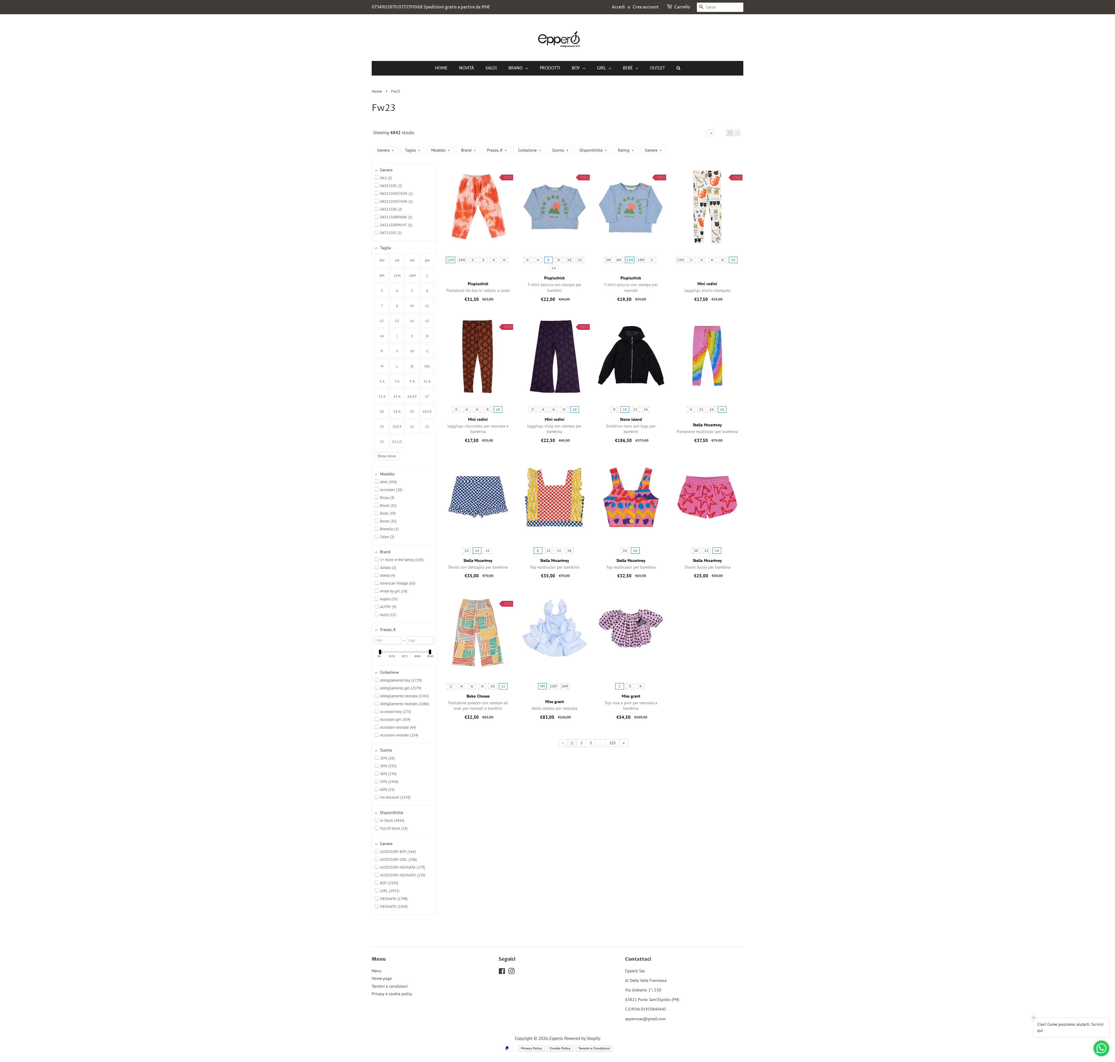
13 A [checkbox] (381, 396)
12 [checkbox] (382, 321)
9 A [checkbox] (412, 381)
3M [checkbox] (412, 260)
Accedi (618, 7)
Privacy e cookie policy (392, 993)
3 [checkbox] (382, 290)
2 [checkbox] (427, 275)
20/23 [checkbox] (397, 426)
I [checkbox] (397, 336)
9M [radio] (542, 686)
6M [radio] (618, 260)
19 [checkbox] (412, 411)
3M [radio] (608, 260)
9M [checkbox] (382, 275)
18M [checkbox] (412, 275)
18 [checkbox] (382, 411)
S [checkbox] (427, 351)
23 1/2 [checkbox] (397, 441)
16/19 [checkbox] (412, 396)
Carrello (682, 7)
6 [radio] (504, 260)
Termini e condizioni (390, 986)
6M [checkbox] (427, 260)
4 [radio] (494, 260)
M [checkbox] (382, 366)
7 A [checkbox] (397, 381)
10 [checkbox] (412, 305)
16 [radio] (722, 409)
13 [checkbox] (397, 321)
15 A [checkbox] (396, 396)
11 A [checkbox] (427, 381)
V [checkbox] (397, 351)
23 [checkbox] (382, 441)
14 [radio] (554, 268)
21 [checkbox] (412, 426)
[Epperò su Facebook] (502, 972)
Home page (382, 978)
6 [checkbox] (427, 290)
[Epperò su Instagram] (511, 972)
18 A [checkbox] (396, 411)
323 (612, 743)
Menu (377, 970)
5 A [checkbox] (382, 381)
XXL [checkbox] (427, 366)
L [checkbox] (397, 366)
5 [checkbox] (412, 290)
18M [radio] (461, 260)
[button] (730, 133)
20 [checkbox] (382, 426)
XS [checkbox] (412, 351)
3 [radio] (483, 260)
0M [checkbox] (382, 260)
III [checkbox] (427, 336)
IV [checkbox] (381, 351)
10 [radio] (569, 260)
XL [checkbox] (412, 366)
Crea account (646, 7)
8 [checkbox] (397, 305)
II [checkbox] (412, 336)
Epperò (555, 1038)
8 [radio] (559, 260)
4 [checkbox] (397, 290)
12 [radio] (580, 260)
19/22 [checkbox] (427, 411)
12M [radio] (450, 260)
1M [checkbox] (397, 260)
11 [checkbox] (427, 305)
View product (478, 212)
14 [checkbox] (412, 321)
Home (377, 91)
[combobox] (720, 7)
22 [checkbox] (427, 426)
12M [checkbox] (397, 275)
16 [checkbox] (382, 336)
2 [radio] (473, 260)
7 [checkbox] (382, 305)
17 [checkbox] (427, 396)
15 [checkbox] (427, 321)
